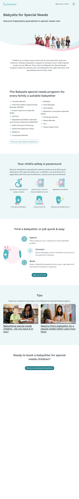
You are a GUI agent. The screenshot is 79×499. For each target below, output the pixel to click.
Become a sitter (62, 4)
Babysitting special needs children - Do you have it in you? (18, 329)
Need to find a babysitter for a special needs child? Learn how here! (58, 329)
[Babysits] (9, 4)
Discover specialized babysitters (24, 142)
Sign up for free (39, 275)
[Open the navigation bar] (74, 4)
